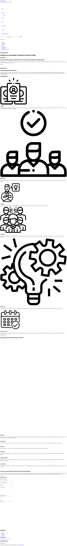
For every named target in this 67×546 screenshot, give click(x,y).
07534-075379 (2, 502)
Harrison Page (4, 47)
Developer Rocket (21, 544)
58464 (9, 36)
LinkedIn (11, 1)
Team (4, 44)
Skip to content (2, 0)
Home (3, 42)
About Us (3, 43)
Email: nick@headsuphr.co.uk (4, 1)
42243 (1, 501)
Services (3, 45)
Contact (3, 48)
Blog (2, 46)
